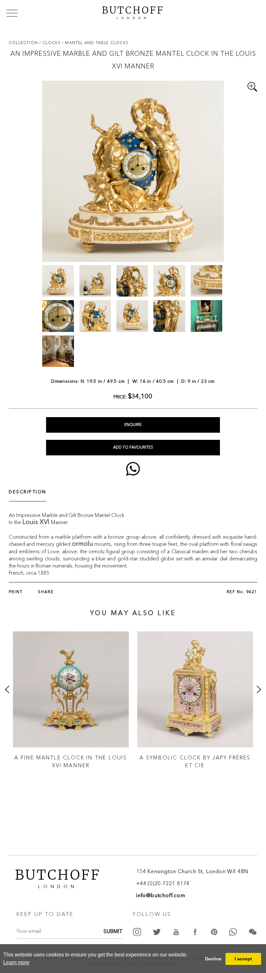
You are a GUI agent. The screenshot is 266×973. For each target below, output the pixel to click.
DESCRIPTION (27, 492)
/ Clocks (50, 42)
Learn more (16, 962)
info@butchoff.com (160, 895)
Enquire (133, 425)
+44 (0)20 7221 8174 (162, 883)
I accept (243, 958)
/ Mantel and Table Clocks (95, 42)
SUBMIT (113, 931)
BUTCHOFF (133, 12)
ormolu (82, 544)
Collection (24, 42)
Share (46, 592)
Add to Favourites (133, 448)
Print (16, 592)
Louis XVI (36, 522)
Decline (213, 958)
